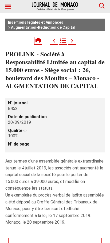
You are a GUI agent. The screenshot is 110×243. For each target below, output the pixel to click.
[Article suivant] (72, 41)
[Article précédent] (54, 41)
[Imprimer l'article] (38, 41)
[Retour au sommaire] (63, 41)
